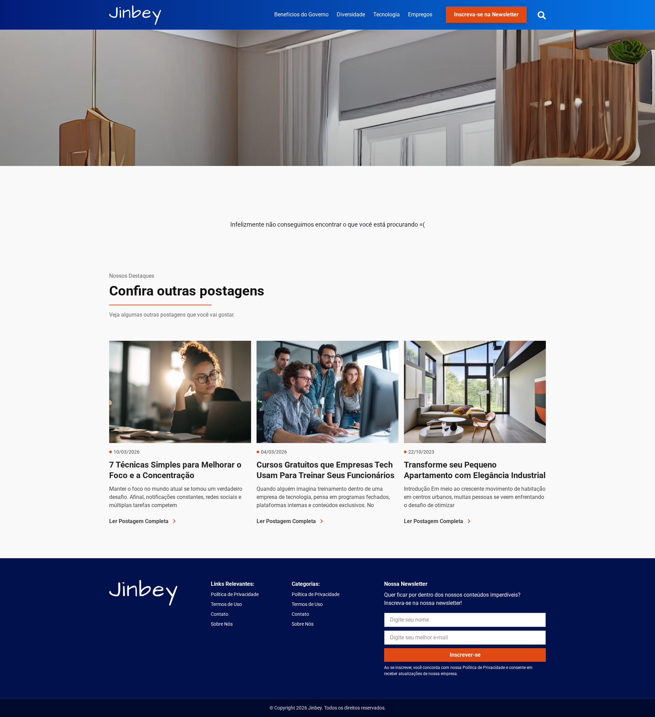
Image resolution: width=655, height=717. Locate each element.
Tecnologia (386, 14)
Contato (219, 614)
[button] (542, 15)
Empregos (420, 14)
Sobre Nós (222, 624)
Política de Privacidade (235, 594)
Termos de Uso (226, 604)
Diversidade (351, 14)
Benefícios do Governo (301, 14)
